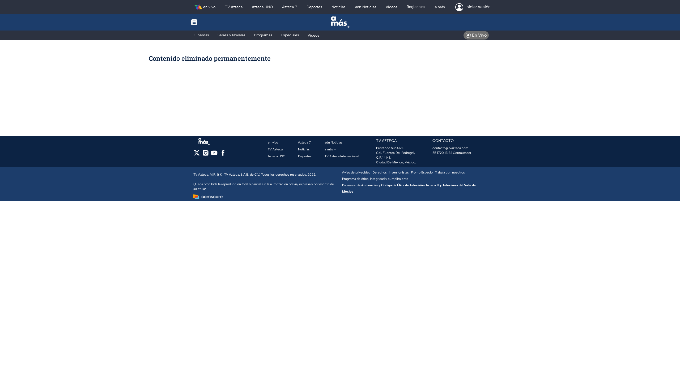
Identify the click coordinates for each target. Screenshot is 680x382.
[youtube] (214, 154)
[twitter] (196, 154)
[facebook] (223, 154)
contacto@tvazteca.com (450, 148)
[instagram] (205, 154)
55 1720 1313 (441, 153)
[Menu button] (212, 22)
